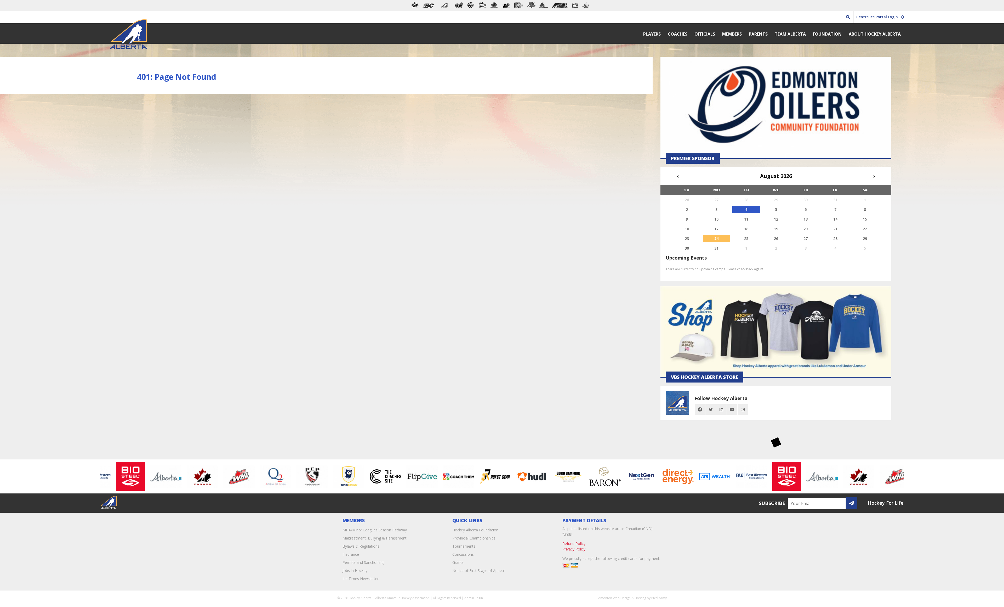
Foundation (827, 34)
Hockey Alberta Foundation (475, 529)
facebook (700, 409)
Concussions (463, 554)
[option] (109, 476)
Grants (458, 562)
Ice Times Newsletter (361, 578)
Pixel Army (659, 598)
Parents (758, 34)
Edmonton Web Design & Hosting (621, 598)
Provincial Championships (473, 538)
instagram (743, 409)
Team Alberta (790, 34)
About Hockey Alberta (875, 34)
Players (652, 34)
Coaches (677, 34)
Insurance (351, 554)
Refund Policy (573, 543)
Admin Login (473, 598)
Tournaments (463, 546)
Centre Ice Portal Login (878, 16)
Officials (704, 34)
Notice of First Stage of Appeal (478, 570)
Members (732, 34)
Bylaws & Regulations (361, 546)
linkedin (721, 409)
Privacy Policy (573, 549)
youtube (732, 409)
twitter (710, 409)
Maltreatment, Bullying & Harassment (375, 538)
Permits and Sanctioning (363, 562)
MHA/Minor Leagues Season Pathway (375, 529)
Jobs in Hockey (355, 570)
